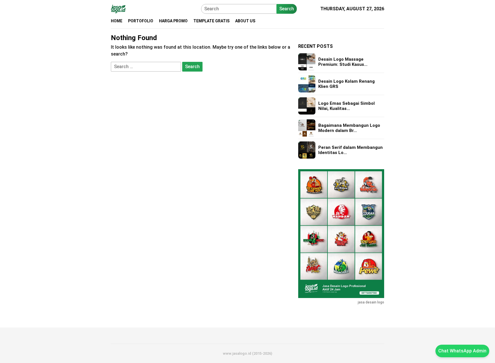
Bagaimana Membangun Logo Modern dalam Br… (349, 128)
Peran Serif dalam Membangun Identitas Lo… (350, 150)
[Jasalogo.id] (118, 8)
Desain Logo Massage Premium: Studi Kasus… (343, 62)
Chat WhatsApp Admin (462, 351)
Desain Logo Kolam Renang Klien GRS (346, 84)
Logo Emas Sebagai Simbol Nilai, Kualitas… (346, 106)
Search (286, 8)
